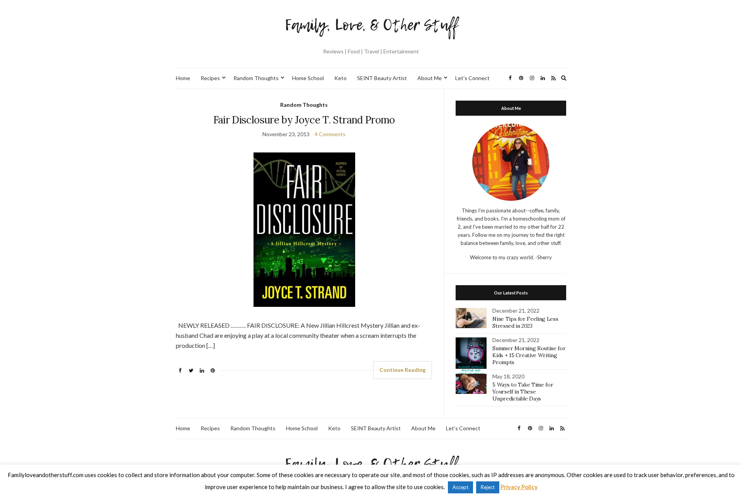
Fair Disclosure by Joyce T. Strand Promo (304, 119)
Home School (308, 78)
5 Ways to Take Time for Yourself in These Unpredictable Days (522, 391)
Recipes (210, 78)
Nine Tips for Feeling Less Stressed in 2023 (525, 322)
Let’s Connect (472, 78)
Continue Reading (402, 369)
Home (183, 78)
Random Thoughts (256, 78)
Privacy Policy (519, 486)
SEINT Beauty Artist (382, 78)
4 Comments (330, 134)
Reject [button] (488, 487)
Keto (340, 78)
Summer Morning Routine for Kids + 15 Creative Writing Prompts (528, 355)
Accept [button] (460, 487)
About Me (429, 78)
